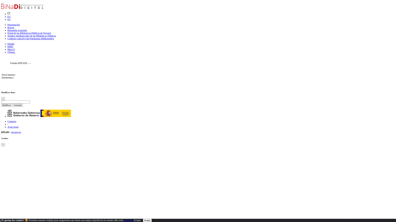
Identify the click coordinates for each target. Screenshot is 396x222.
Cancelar (18, 105)
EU (9, 16)
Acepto (137, 220)
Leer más (128, 220)
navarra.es (16, 132)
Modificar (6, 105)
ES (8, 19)
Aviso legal (12, 127)
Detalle (10, 44)
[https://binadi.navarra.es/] (22, 8)
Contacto (11, 121)
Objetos (11, 52)
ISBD (10, 46)
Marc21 (11, 49)
